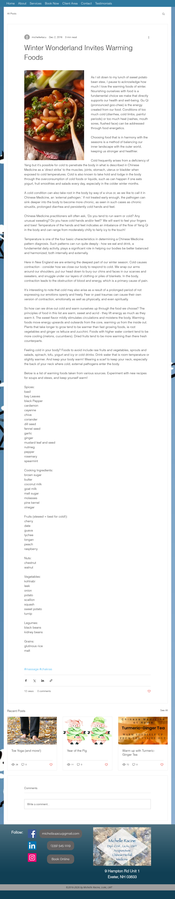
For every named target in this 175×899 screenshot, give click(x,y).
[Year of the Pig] (87, 731)
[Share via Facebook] (26, 680)
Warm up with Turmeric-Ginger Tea (138, 753)
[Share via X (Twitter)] (34, 680)
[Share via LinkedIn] (42, 680)
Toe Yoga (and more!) (26, 751)
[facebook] (32, 833)
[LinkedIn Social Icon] (32, 845)
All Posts (11, 13)
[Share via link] (51, 680)
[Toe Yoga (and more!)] (32, 731)
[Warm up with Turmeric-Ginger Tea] (143, 731)
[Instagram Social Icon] (32, 857)
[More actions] (149, 37)
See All (164, 710)
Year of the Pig (77, 751)
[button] (163, 13)
